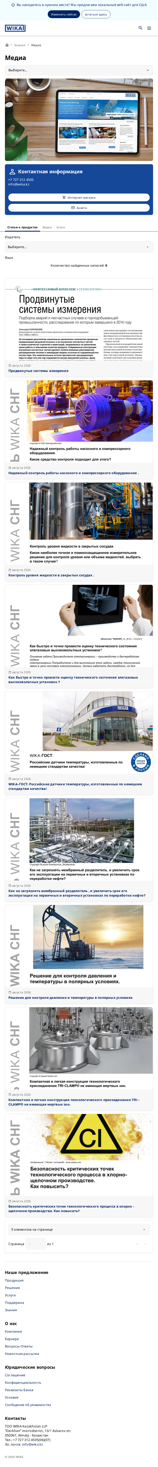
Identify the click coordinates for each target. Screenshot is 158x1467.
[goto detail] (79, 327)
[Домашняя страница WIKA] (15, 28)
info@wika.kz (18, 184)
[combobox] (79, 246)
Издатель (12, 237)
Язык (9, 258)
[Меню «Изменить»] (149, 28)
